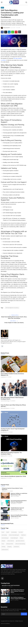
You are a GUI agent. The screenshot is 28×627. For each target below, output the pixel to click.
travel (3, 532)
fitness (21, 538)
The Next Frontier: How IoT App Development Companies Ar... (12, 429)
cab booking (4, 535)
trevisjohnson (3, 376)
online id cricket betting (20, 543)
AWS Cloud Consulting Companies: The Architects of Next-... (11, 453)
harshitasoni (4, 491)
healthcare (23, 535)
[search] (26, 2)
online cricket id (10, 540)
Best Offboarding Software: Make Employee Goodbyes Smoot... (12, 398)
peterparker (4, 586)
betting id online (9, 543)
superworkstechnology (5, 400)
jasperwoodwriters (14, 510)
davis (12, 496)
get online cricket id (20, 540)
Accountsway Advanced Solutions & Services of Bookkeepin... (19, 501)
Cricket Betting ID (14, 538)
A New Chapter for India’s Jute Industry (14, 322)
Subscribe (24, 614)
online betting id (5, 538)
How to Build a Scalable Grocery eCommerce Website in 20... (12, 374)
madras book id (5, 549)
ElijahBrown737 (3, 455)
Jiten (11, 600)
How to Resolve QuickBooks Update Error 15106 (13, 476)
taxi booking (13, 532)
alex (11, 517)
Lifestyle (3, 540)
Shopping (9, 546)
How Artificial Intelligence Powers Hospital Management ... (19, 598)
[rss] (2, 578)
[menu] (1, 2)
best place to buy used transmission (11, 585)
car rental (21, 532)
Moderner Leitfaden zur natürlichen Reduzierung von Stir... (19, 494)
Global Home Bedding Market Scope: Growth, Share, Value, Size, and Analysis (14, 317)
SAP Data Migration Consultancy (12, 307)
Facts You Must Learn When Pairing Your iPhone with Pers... (13, 405)
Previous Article (14, 315)
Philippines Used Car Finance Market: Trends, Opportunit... (12, 489)
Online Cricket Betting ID (14, 535)
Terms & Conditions (5, 623)
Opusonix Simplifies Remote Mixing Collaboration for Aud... (19, 516)
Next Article (13, 320)
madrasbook (16, 546)
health (7, 532)
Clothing (3, 546)
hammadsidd (13, 503)
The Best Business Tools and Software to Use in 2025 (17, 508)
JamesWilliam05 (3, 432)
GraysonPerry (3, 478)
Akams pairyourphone (5, 408)
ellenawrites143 (4, 338)
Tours (3, 543)
